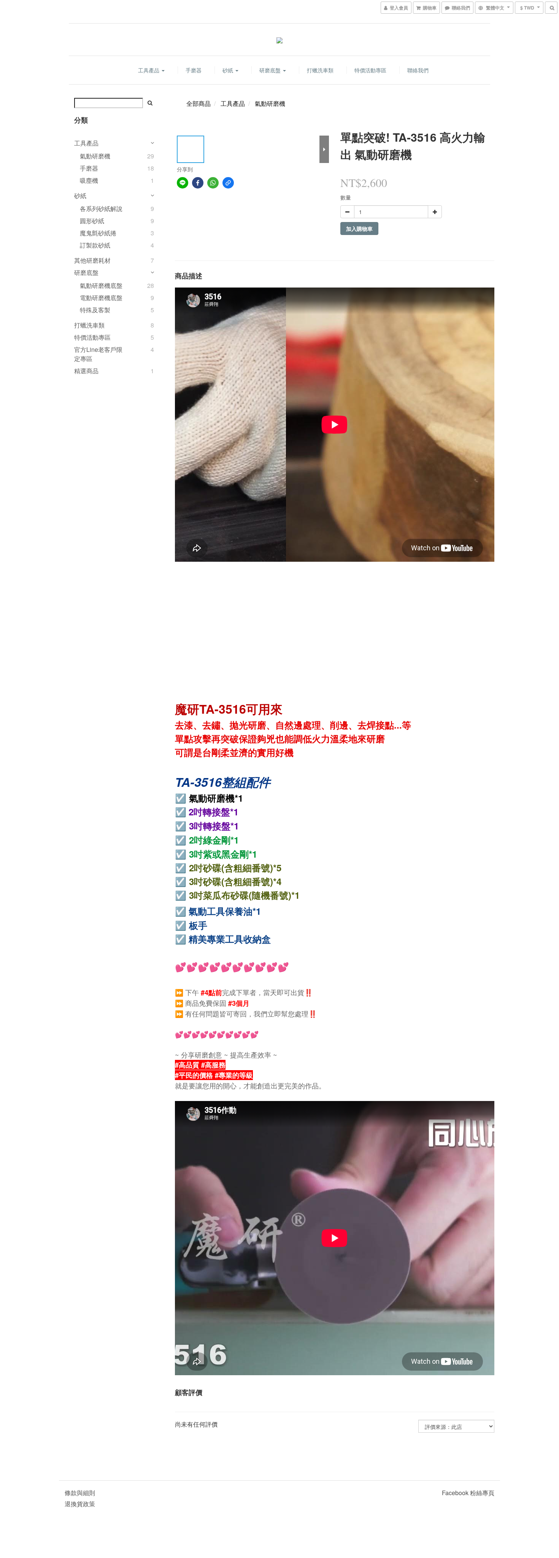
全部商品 (198, 103)
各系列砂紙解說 (101, 208)
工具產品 (149, 70)
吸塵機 (89, 180)
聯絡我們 (418, 70)
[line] (182, 183)
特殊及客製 (95, 309)
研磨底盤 (270, 70)
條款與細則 (80, 1492)
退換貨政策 (80, 1503)
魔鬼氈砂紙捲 (98, 233)
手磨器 (194, 70)
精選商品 (86, 370)
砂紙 (228, 70)
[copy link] (228, 183)
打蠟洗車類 (320, 70)
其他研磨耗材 (92, 260)
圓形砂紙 (92, 220)
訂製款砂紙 (95, 245)
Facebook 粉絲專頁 (468, 1492)
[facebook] (197, 183)
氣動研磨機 (95, 156)
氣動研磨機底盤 (101, 285)
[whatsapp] (213, 183)
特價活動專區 (370, 70)
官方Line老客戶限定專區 (98, 354)
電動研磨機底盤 (101, 297)
